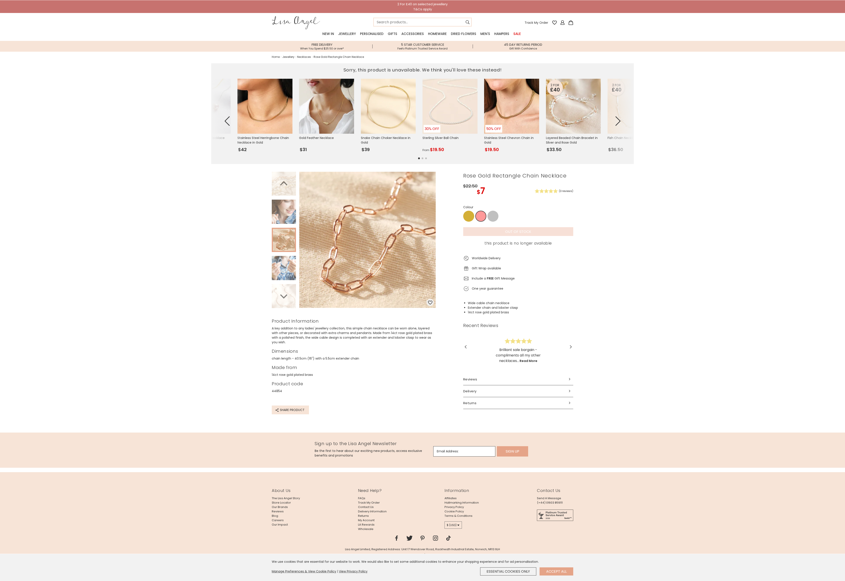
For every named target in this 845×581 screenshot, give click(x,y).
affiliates (451, 498)
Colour (468, 207)
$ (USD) (451, 525)
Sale (517, 33)
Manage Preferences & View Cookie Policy (304, 571)
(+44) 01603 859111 (550, 503)
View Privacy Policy (353, 571)
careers (278, 520)
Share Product (292, 410)
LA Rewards (366, 525)
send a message (549, 498)
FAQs (361, 498)
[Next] (284, 295)
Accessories (412, 33)
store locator (281, 503)
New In (328, 33)
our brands (280, 507)
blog (275, 516)
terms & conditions (458, 516)
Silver (493, 216)
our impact (280, 525)
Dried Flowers (463, 33)
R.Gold (481, 216)
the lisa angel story (286, 498)
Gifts (392, 33)
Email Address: (448, 451)
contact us (366, 507)
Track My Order (536, 22)
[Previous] (284, 184)
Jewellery (347, 33)
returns (363, 516)
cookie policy (454, 511)
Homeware (437, 33)
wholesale (365, 529)
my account (366, 520)
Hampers (501, 33)
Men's (485, 33)
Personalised (372, 33)
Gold (468, 216)
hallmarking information (462, 503)
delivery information (372, 511)
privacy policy (454, 507)
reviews (278, 511)
